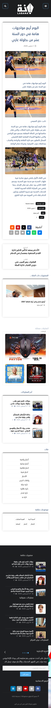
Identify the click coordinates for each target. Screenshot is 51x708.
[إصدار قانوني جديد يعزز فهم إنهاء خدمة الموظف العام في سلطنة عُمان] (41, 609)
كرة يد (24, 497)
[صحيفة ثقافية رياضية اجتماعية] (25, 8)
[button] (45, 6)
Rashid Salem (30, 203)
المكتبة (18, 524)
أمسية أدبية (31, 519)
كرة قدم (24, 493)
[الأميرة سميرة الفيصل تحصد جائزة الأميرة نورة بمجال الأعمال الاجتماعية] (41, 636)
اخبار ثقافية (24, 468)
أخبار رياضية (24, 459)
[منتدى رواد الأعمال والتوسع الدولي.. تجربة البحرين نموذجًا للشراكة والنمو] (37, 433)
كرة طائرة (24, 488)
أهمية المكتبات (20, 519)
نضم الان (26, 674)
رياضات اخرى (24, 480)
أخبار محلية (36, 213)
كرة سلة (24, 484)
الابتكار (33, 524)
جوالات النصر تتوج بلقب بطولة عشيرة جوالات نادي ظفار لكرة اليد (20, 403)
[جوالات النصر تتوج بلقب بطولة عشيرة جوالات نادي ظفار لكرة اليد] (37, 406)
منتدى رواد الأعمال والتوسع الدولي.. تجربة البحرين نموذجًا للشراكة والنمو (19, 430)
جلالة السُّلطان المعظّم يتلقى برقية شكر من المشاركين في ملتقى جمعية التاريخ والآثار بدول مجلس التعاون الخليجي (19, 577)
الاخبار (24, 476)
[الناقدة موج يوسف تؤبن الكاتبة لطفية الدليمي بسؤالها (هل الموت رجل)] (41, 622)
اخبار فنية (24, 472)
